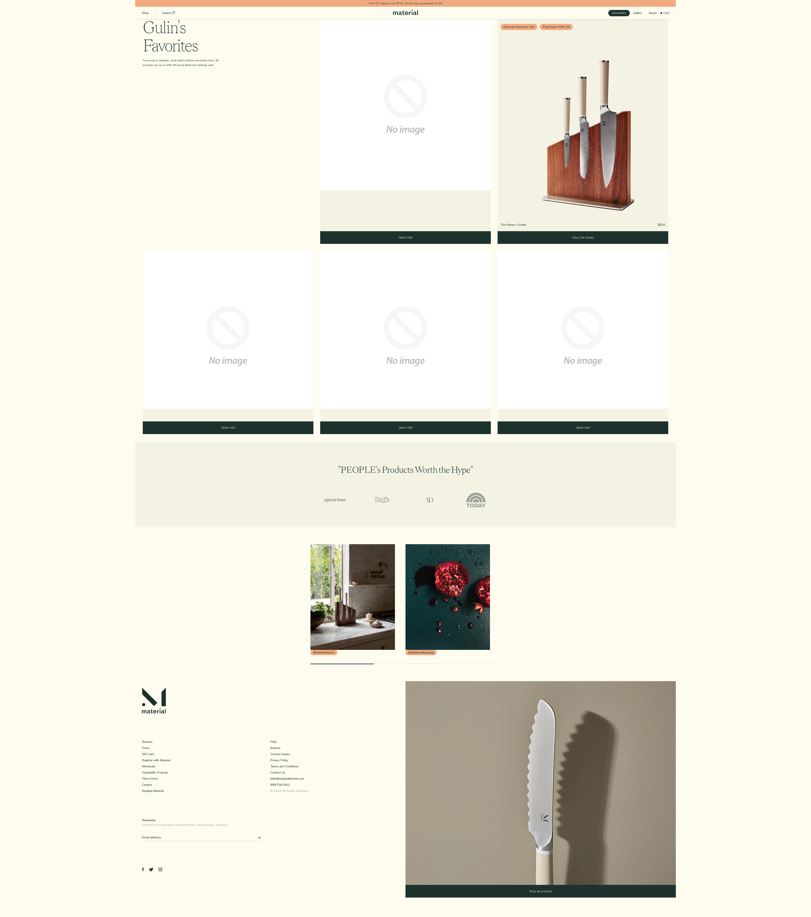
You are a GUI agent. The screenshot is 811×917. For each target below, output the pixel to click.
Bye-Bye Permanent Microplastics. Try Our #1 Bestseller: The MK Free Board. (405, 3)
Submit (257, 837)
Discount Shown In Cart (518, 27)
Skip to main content (149, 3)
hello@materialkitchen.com (287, 778)
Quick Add (405, 237)
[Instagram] (160, 870)
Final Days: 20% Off (556, 27)
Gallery (637, 13)
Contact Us (277, 772)
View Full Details (583, 237)
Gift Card (148, 754)
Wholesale (148, 766)
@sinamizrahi (416, 652)
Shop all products (540, 891)
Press (146, 748)
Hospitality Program (155, 772)
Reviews (147, 742)
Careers (147, 785)
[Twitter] (151, 870)
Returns (275, 748)
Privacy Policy (279, 760)
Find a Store (150, 778)
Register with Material (156, 760)
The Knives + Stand (513, 225)
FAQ (273, 742)
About (653, 13)
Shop (145, 13)
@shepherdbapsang (326, 652)
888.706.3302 (280, 785)
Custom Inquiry (280, 754)
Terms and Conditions (284, 766)
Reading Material (153, 791)
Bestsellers (619, 13)
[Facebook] (143, 870)
